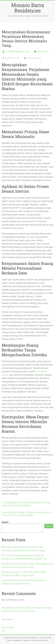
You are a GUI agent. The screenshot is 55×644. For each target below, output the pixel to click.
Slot (4, 630)
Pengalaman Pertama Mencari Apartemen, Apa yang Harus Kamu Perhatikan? (26, 504)
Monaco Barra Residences (27, 8)
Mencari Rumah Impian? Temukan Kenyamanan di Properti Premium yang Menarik (26, 514)
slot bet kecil (8, 627)
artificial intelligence (34, 58)
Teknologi (42, 51)
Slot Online (7, 619)
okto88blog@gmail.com (17, 51)
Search (5, 522)
